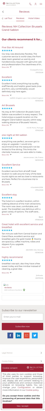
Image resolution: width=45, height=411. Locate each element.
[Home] (11, 4)
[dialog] (22, 387)
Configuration (24, 387)
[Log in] (37, 4)
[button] (3, 11)
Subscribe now (22, 326)
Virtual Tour (6, 18)
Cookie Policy (7, 361)
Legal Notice (7, 353)
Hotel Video (34, 18)
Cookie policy (32, 390)
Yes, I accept (22, 406)
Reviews (20, 18)
